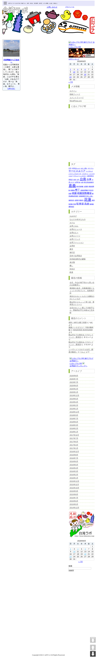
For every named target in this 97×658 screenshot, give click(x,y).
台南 (83, 179)
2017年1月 (74, 448)
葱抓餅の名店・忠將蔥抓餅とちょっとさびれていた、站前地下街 (82, 290)
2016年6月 (74, 461)
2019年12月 (74, 395)
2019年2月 (74, 405)
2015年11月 (74, 485)
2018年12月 (74, 412)
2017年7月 (74, 438)
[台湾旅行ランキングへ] (83, 363)
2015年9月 (74, 491)
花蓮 (87, 199)
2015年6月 (74, 501)
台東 (89, 179)
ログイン (73, 91)
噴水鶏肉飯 (79, 186)
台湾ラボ (15, 10)
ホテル (72, 223)
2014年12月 (74, 508)
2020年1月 (74, 392)
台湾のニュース (76, 229)
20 (85, 74)
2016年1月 (74, 478)
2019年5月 (74, 399)
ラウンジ (76, 176)
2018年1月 (74, 432)
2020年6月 (74, 386)
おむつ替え (84, 168)
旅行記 (72, 252)
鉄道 (71, 272)
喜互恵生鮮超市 (89, 182)
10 (74, 72)
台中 (78, 179)
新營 (70, 193)
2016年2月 (74, 475)
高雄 (86, 203)
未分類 (72, 262)
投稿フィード (75, 94)
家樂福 (72, 190)
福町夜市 (71, 200)
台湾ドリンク (75, 239)
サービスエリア (77, 171)
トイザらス (89, 171)
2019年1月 (74, 409)
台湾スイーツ (75, 236)
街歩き (72, 269)
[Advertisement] (82, 614)
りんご (83, 352)
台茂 (82, 182)
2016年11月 (74, 452)
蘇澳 (93, 200)
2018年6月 (74, 422)
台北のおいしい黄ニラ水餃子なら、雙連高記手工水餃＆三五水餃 (82, 310)
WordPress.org (76, 101)
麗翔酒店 (71, 206)
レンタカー (82, 176)
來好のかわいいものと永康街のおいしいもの (82, 297)
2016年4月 (74, 468)
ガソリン (91, 168)
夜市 (71, 249)
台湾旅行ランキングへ (78, 366)
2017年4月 (74, 445)
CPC (70, 168)
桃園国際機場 (84, 193)
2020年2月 (74, 389)
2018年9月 (74, 415)
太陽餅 (86, 186)
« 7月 (71, 82)
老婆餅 (77, 200)
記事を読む (11, 88)
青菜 (74, 204)
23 (70, 77)
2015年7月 (74, 498)
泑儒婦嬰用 (82, 196)
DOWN (93, 654)
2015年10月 (74, 488)
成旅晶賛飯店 (84, 190)
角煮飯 (71, 204)
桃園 (74, 193)
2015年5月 (74, 504)
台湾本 (72, 246)
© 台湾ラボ (47, 655)
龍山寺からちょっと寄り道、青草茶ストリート (82, 303)
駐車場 (80, 203)
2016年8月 (74, 455)
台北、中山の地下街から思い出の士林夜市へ (82, 283)
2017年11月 (74, 435)
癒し (71, 266)
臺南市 (81, 200)
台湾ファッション (77, 242)
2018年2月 (74, 428)
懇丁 (77, 190)
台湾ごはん (74, 226)
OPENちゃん (76, 168)
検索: (71, 566)
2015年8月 (74, 494)
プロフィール (69, 7)
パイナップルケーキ (75, 173)
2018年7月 (74, 419)
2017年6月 (74, 442)
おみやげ (73, 216)
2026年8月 (74, 376)
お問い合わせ (52, 7)
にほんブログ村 (75, 47)
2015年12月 (74, 481)
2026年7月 (74, 379)
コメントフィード (77, 98)
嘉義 (72, 186)
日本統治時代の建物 (78, 259)
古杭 (74, 179)
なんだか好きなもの (78, 219)
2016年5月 (74, 465)
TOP (93, 640)
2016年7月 (74, 458)
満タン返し (89, 196)
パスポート (85, 173)
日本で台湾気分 (76, 256)
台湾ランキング (74, 59)
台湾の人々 (74, 233)
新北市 (91, 190)
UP (93, 647)
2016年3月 (74, 471)
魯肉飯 (92, 204)
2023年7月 (74, 382)
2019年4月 (74, 402)
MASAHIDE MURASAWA (83, 330)
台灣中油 (77, 182)
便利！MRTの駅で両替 (78, 322)
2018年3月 (74, 425)
